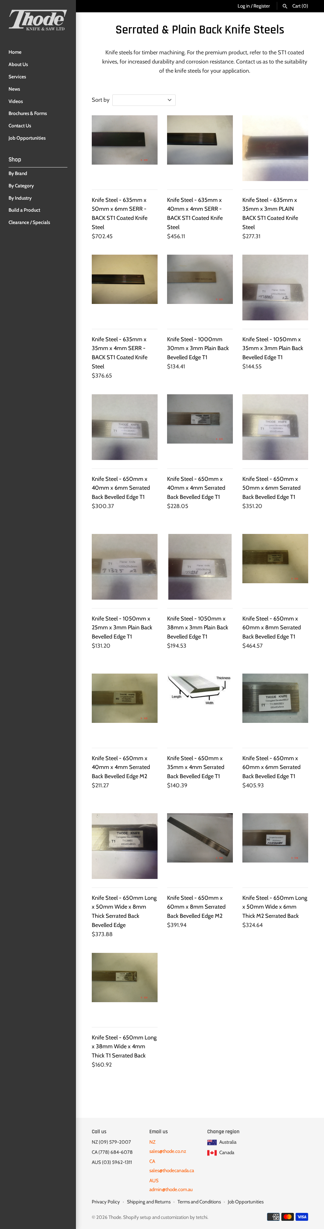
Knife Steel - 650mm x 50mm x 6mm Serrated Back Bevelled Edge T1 (271, 488)
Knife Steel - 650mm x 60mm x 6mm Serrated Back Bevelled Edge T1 (271, 767)
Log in (244, 6)
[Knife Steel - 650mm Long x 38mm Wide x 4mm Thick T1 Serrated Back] (125, 986)
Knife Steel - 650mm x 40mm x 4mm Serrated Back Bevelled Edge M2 (121, 767)
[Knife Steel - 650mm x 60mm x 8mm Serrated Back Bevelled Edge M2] (200, 846)
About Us (18, 64)
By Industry (20, 198)
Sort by (100, 99)
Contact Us (20, 126)
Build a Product (24, 210)
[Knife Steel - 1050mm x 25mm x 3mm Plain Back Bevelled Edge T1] (125, 567)
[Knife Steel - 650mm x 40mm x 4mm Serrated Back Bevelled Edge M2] (125, 706)
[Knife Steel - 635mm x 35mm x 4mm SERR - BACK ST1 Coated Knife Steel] (125, 287)
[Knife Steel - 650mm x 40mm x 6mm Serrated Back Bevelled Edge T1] (125, 427)
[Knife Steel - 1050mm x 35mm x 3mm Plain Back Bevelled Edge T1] (275, 287)
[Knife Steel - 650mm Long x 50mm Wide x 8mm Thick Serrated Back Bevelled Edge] (125, 846)
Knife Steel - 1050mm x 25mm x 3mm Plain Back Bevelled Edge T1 (122, 627)
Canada (226, 1152)
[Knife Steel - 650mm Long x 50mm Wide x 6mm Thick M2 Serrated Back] (275, 846)
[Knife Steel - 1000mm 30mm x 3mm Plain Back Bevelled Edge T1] (200, 287)
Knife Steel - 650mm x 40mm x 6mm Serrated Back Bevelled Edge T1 (121, 488)
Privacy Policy (106, 1202)
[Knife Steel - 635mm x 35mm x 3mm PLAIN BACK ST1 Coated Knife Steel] (275, 148)
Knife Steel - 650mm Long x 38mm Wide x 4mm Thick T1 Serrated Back (124, 1046)
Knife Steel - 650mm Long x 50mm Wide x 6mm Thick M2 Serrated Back (274, 907)
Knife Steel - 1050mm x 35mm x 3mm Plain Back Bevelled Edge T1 (272, 348)
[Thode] (38, 20)
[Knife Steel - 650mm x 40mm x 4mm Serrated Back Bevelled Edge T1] (200, 427)
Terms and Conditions (199, 1202)
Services (17, 77)
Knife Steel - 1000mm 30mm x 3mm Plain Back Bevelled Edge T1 (198, 348)
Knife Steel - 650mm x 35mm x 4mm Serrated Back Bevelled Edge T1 (195, 767)
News (14, 89)
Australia (227, 1142)
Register (261, 6)
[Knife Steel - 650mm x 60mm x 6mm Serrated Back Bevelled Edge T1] (275, 706)
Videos (16, 101)
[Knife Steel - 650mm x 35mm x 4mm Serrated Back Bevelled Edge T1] (200, 706)
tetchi (201, 1217)
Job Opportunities (27, 138)
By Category (21, 186)
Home (15, 52)
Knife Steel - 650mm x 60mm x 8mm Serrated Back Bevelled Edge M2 (196, 907)
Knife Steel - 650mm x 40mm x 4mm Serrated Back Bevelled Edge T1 (196, 488)
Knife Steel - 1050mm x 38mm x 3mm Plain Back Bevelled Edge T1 (197, 627)
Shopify (131, 1217)
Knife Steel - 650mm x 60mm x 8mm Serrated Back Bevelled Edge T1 (271, 627)
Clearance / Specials (29, 222)
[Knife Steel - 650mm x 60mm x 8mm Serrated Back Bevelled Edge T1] (275, 567)
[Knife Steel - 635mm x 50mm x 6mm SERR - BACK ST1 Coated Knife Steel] (125, 148)
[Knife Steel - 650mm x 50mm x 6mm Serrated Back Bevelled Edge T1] (275, 427)
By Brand (18, 173)
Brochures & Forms (28, 113)
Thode (115, 1217)
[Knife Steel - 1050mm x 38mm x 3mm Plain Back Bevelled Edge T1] (200, 567)
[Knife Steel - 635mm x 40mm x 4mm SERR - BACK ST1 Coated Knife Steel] (200, 148)
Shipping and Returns (149, 1202)
